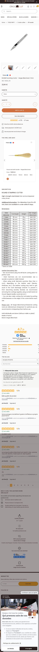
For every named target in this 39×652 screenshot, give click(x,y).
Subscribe (28, 583)
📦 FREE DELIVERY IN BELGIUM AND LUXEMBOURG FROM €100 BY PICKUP (19, 1)
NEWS (2, 17)
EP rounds (30, 22)
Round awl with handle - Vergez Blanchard (19, 169)
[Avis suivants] (32, 485)
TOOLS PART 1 (11, 22)
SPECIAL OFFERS (12, 17)
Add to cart (19, 110)
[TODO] (22, 382)
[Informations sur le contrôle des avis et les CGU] (29, 338)
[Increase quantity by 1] (10, 104)
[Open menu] (2, 6)
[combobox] (19, 94)
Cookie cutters (21, 22)
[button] (28, 7)
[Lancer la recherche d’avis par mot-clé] (38, 364)
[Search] (4, 11)
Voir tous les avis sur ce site (20, 341)
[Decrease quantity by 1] (3, 104)
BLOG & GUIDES (23, 17)
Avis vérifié (6, 393)
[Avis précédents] (8, 485)
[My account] (31, 6)
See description (19, 116)
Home (3, 22)
